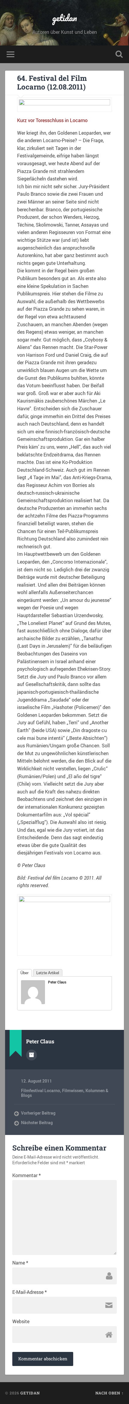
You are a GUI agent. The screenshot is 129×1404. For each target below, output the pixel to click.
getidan (64, 17)
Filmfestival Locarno (40, 1090)
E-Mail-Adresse (29, 1292)
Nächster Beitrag (37, 1122)
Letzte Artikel (47, 973)
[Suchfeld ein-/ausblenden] (119, 54)
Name (20, 1262)
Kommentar (26, 1175)
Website (20, 1321)
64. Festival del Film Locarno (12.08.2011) (52, 82)
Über (24, 973)
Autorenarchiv (31, 1055)
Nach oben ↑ (109, 1393)
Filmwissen (72, 1090)
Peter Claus (57, 982)
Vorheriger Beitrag (38, 1113)
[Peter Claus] (33, 1002)
